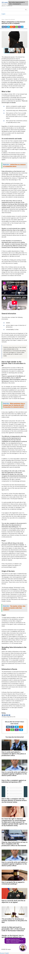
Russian (2, 953)
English (3, 14)
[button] (26, 32)
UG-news (5, 2)
